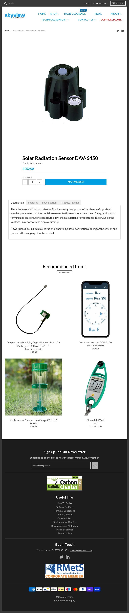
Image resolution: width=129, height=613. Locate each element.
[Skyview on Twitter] (117, 30)
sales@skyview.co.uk (81, 550)
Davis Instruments (33, 163)
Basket (119, 3)
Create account (100, 3)
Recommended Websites (64, 525)
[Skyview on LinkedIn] (122, 30)
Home (8, 30)
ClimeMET (33, 423)
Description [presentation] (17, 202)
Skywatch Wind (95, 420)
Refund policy (64, 533)
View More (64, 272)
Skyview (69, 596)
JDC (95, 423)
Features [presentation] (33, 202)
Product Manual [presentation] (70, 202)
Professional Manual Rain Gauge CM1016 (33, 420)
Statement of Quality (64, 522)
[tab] (17, 202)
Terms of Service (64, 529)
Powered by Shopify (64, 600)
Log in (86, 3)
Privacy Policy (64, 514)
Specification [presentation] (49, 202)
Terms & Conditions (64, 510)
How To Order (64, 503)
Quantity (27, 177)
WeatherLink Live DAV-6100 (95, 342)
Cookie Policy (64, 518)
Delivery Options (64, 507)
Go (94, 465)
